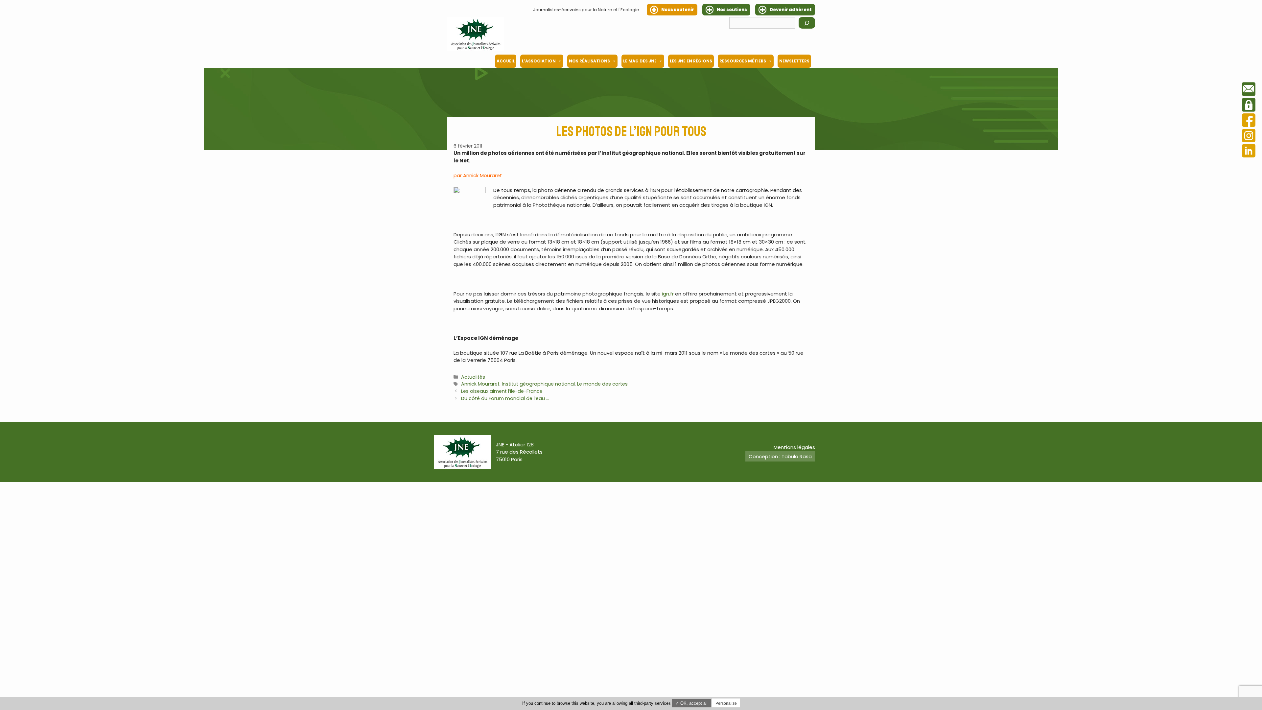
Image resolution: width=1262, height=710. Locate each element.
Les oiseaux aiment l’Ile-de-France (502, 391)
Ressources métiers (742, 61)
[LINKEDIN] (1248, 151)
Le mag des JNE (640, 61)
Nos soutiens (732, 10)
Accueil (506, 61)
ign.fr (667, 293)
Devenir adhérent (791, 10)
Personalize (726, 703)
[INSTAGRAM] (1248, 136)
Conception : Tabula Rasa (780, 456)
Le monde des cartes (602, 384)
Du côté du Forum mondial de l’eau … (505, 398)
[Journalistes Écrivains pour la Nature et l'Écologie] (475, 34)
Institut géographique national (538, 384)
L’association (539, 61)
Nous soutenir (677, 10)
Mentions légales (794, 447)
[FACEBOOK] (1248, 121)
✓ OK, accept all (691, 703)
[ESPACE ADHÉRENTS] (1248, 106)
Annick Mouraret (480, 384)
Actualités (473, 377)
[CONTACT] (1248, 90)
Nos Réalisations (589, 61)
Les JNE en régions (691, 61)
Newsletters (794, 61)
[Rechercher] (807, 23)
